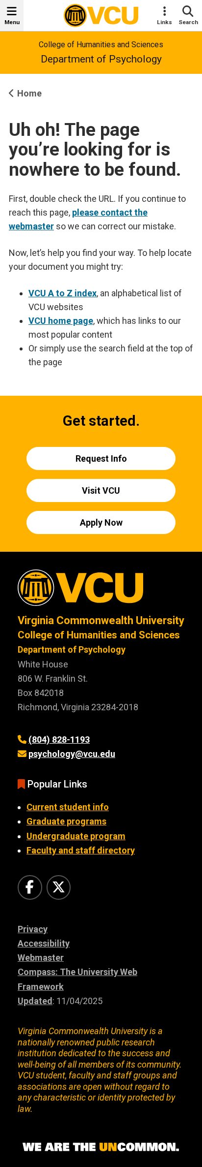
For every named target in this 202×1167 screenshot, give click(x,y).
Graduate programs (66, 821)
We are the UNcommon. (101, 1147)
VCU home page (60, 320)
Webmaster (41, 957)
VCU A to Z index (62, 293)
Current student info (67, 807)
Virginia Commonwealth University (101, 620)
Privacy (33, 929)
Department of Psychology (101, 59)
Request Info (101, 458)
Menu (12, 22)
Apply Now (101, 522)
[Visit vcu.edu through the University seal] (101, 591)
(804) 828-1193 (59, 739)
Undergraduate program (76, 836)
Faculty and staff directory (80, 850)
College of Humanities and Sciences (101, 44)
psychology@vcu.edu (71, 754)
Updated (35, 1001)
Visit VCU (101, 490)
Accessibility (44, 943)
